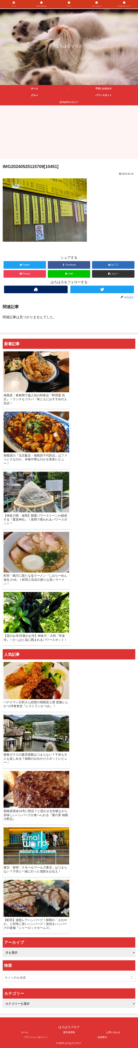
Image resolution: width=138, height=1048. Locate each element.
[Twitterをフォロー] (102, 289)
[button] (113, 274)
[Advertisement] (69, 133)
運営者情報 (69, 1032)
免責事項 (102, 1037)
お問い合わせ (113, 1032)
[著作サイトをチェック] (36, 289)
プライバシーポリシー (36, 1037)
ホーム (24, 1032)
